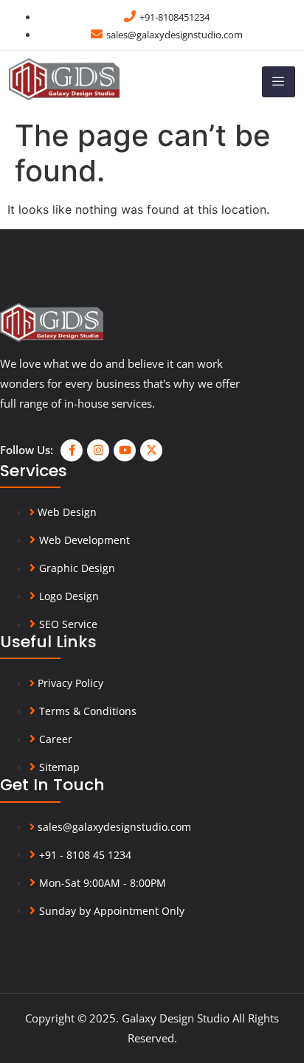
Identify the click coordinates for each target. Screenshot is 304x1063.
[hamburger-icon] (278, 81)
